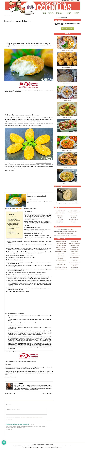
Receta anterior (10, 393)
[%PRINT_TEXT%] (27, 193)
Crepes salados (67, 100)
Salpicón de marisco (67, 133)
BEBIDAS (73, 222)
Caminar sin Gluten (61, 249)
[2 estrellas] (17, 208)
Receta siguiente (47, 393)
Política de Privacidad (49, 444)
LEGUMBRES (73, 210)
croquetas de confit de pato (43, 163)
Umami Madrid (74, 251)
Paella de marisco (67, 167)
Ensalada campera (67, 117)
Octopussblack (74, 253)
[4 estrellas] (20, 208)
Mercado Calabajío (61, 245)
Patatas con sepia (67, 183)
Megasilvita (61, 253)
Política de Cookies (40, 444)
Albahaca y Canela (61, 264)
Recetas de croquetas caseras (18, 351)
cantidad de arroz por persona (69, 231)
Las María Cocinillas (61, 241)
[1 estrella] (16, 208)
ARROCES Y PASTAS (60, 210)
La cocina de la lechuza (74, 262)
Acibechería (61, 255)
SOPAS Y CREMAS (60, 222)
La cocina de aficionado (61, 267)
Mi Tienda (50, 13)
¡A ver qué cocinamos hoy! (61, 269)
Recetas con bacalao (8, 351)
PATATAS (73, 214)
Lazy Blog (61, 262)
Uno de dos (74, 260)
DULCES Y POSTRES (60, 214)
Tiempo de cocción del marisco (65, 233)
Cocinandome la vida (74, 255)
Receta (10, 16)
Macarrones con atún (67, 150)
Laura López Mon (74, 257)
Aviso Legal (34, 444)
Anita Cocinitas (74, 269)
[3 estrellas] (19, 208)
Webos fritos (74, 247)
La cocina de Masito (61, 260)
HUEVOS (73, 217)
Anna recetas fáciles (61, 247)
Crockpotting (74, 241)
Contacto (76, 13)
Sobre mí (69, 13)
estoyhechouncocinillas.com (20, 388)
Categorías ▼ (60, 13)
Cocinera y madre (74, 245)
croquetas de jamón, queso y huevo (13, 164)
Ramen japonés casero (67, 50)
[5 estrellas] (22, 208)
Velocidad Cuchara (61, 243)
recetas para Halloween (61, 235)
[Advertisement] (28, 32)
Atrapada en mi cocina (60, 251)
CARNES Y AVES (60, 212)
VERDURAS (60, 215)
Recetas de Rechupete (74, 243)
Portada (6, 16)
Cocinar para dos (74, 249)
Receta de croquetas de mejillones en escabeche (17, 424)
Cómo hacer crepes (67, 83)
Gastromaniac (74, 267)
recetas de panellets (68, 229)
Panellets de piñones (67, 67)
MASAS (60, 217)
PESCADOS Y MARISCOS (73, 212)
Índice (44, 13)
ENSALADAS (74, 215)
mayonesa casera (68, 203)
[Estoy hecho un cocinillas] (42, 7)
